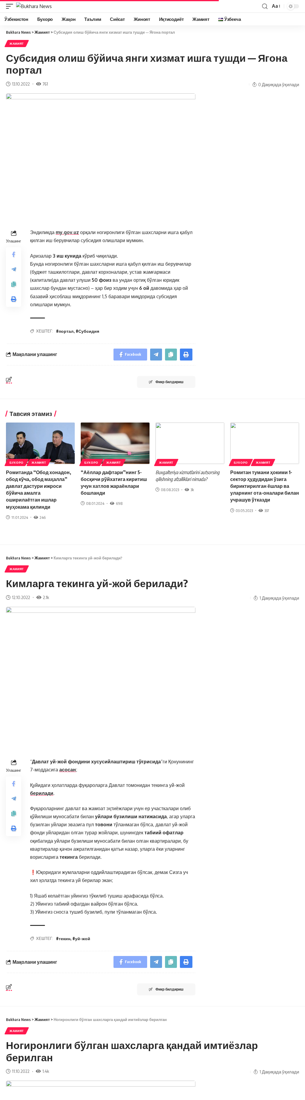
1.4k (45, 1071)
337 (266, 510)
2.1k (46, 597)
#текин (63, 938)
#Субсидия (87, 331)
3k (192, 489)
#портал (65, 331)
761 (45, 83)
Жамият (17, 43)
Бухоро (17, 462)
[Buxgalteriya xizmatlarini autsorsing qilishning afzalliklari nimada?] (189, 443)
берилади (41, 793)
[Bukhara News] (34, 6)
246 (43, 517)
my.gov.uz (67, 232)
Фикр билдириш (169, 382)
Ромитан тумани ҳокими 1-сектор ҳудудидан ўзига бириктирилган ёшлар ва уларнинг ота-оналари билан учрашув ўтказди (264, 486)
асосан (67, 770)
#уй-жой (81, 938)
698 (119, 503)
